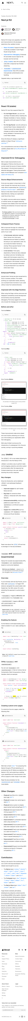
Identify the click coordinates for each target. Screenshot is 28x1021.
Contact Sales (18, 959)
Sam (17, 873)
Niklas (17, 880)
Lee (13, 887)
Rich (24, 885)
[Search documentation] (22, 2)
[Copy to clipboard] (25, 82)
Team (3, 969)
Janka (5, 871)
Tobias (5, 882)
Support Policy (5, 959)
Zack (20, 875)
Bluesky (4, 995)
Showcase (4, 964)
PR (11, 797)
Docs (3, 956)
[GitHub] (19, 950)
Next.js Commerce (19, 956)
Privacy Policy (18, 986)
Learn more (5, 614)
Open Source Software (5, 989)
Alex (18, 878)
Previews (4, 976)
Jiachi (11, 871)
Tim (22, 880)
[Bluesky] (25, 950)
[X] (22, 950)
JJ (4, 873)
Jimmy (16, 871)
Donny (7, 880)
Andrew (16, 869)
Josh (8, 873)
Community (18, 961)
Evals (3, 979)
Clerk (13, 766)
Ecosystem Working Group (20, 974)
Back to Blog (6, 9)
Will (13, 882)
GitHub (17, 964)
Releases (17, 966)
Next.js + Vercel (6, 986)
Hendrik (23, 869)
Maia (12, 880)
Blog (3, 966)
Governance (18, 971)
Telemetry (17, 969)
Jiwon (21, 871)
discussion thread (17, 572)
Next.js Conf (5, 974)
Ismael (6, 887)
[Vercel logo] (6, 950)
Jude (13, 873)
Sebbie (8, 875)
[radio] (19, 1016)
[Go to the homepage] (10, 2)
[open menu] (25, 2)
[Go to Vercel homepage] (3, 3)
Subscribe (23, 1010)
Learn (3, 961)
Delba (19, 885)
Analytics (4, 971)
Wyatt (13, 875)
